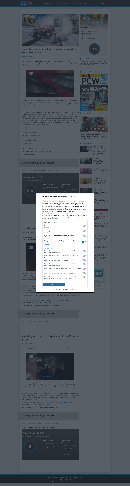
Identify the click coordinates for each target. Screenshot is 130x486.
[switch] (84, 226)
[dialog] (65, 243)
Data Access (65, 289)
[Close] (91, 196)
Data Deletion (56, 289)
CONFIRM (54, 284)
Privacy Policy (73, 289)
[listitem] (65, 222)
